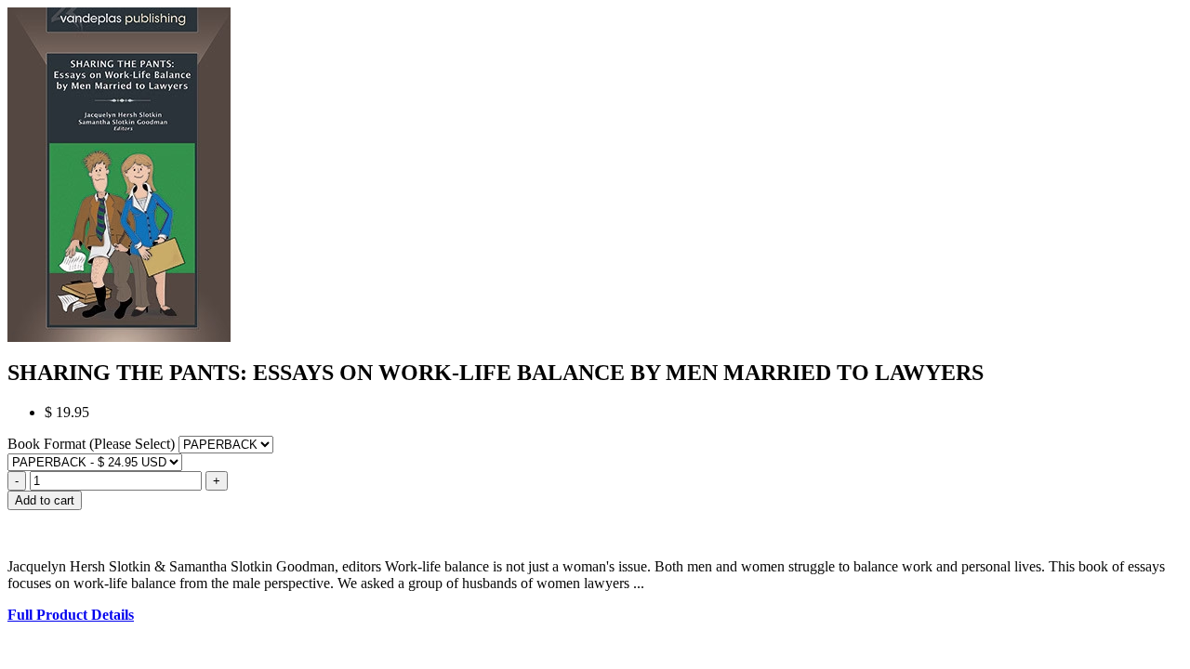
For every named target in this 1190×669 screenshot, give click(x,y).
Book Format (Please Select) (92, 444)
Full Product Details (70, 615)
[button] (595, 518)
